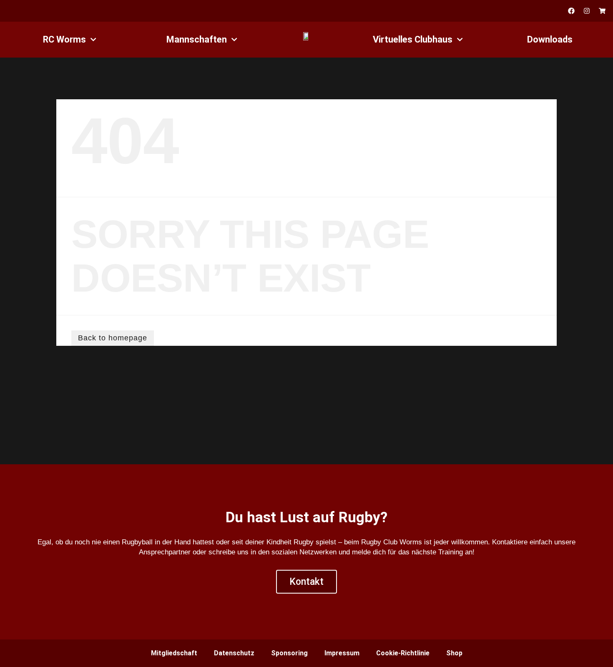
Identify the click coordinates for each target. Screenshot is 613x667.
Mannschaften (196, 39)
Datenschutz (234, 653)
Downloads (550, 39)
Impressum (341, 653)
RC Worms (64, 39)
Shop (454, 653)
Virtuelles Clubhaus (412, 39)
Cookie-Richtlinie (403, 653)
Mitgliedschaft (174, 653)
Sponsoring (289, 653)
